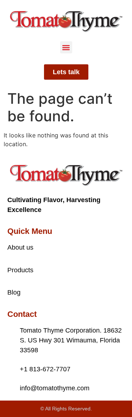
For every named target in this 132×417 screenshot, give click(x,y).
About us (20, 247)
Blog (14, 292)
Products (20, 270)
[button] (66, 47)
